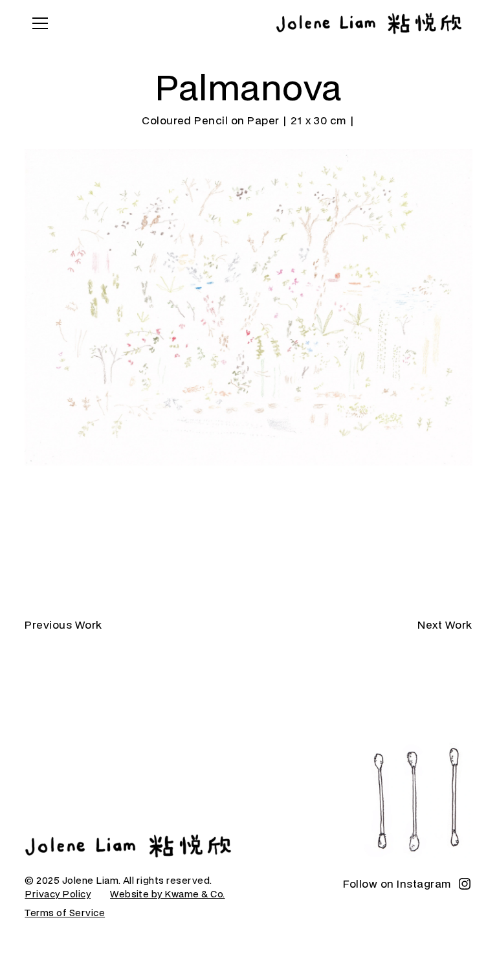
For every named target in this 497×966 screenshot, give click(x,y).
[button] (37, 23)
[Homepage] (128, 846)
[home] (368, 23)
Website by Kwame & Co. (167, 894)
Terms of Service (65, 912)
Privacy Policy (58, 894)
